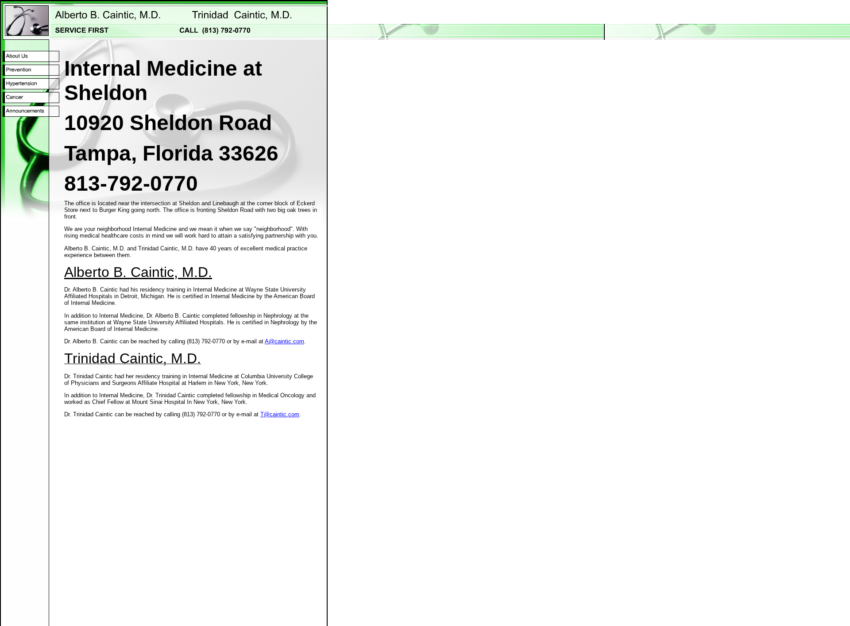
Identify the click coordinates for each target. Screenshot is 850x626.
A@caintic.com (284, 341)
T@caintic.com (279, 414)
